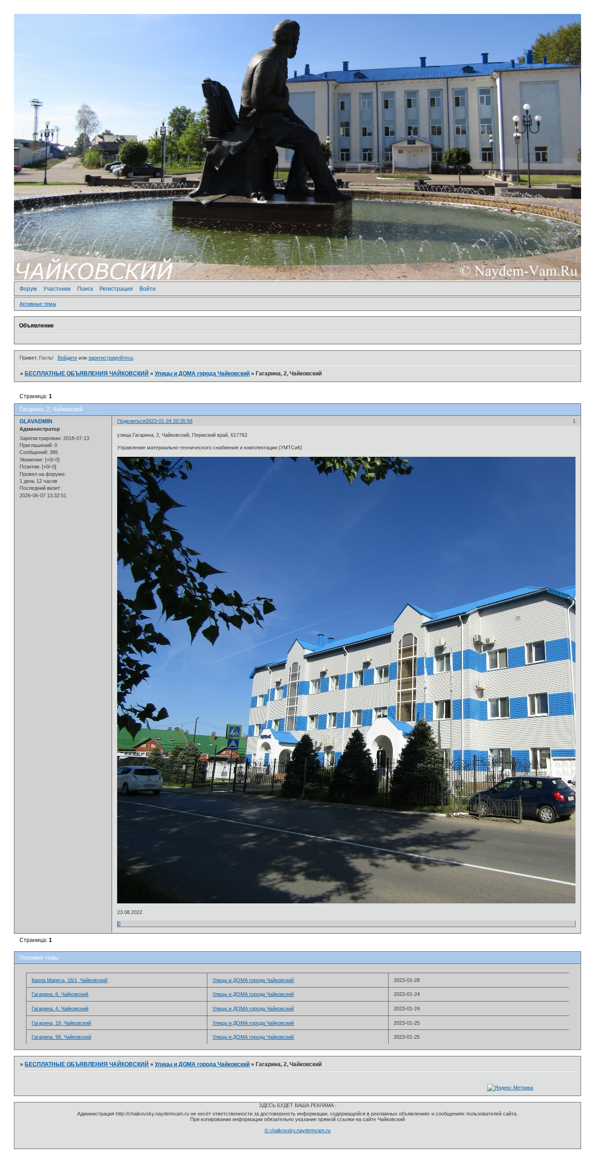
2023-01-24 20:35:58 (168, 421)
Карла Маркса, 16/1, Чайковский (69, 980)
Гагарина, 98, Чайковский (61, 1037)
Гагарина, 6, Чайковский (60, 994)
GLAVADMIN (36, 421)
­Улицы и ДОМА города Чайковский (202, 373)
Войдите (67, 358)
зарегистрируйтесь (110, 358)
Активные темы (38, 304)
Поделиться (131, 421)
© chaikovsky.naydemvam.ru (297, 1130)
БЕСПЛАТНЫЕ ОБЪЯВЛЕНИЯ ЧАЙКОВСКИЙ (87, 373)
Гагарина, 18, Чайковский (61, 1023)
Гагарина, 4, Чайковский (60, 1008)
